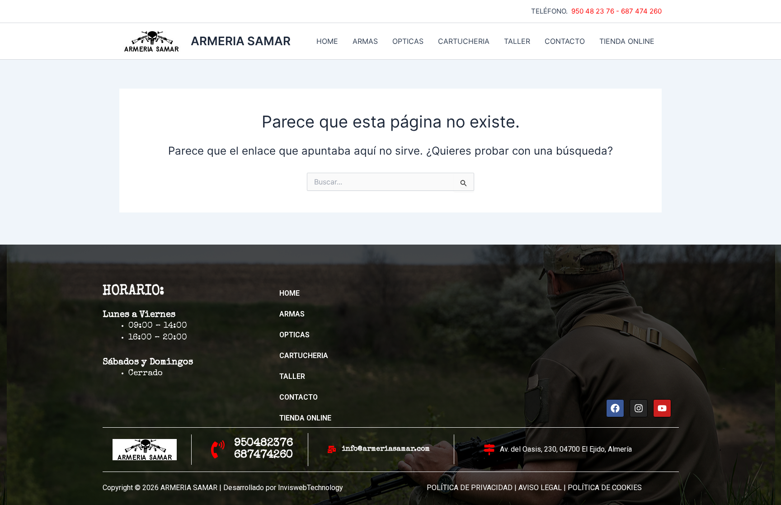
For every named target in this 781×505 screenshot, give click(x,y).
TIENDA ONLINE (626, 41)
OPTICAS (407, 41)
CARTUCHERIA (463, 41)
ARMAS (365, 41)
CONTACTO (565, 41)
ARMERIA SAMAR (241, 41)
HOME (327, 41)
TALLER (517, 41)
